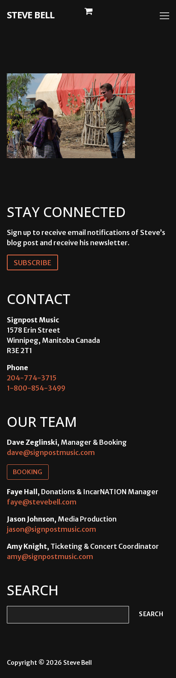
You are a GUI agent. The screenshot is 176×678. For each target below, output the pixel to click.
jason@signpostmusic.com (51, 529)
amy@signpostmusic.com (50, 556)
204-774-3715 (31, 378)
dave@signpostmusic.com (51, 452)
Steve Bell (30, 14)
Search (151, 614)
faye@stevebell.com (41, 502)
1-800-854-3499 (36, 388)
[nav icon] (164, 16)
